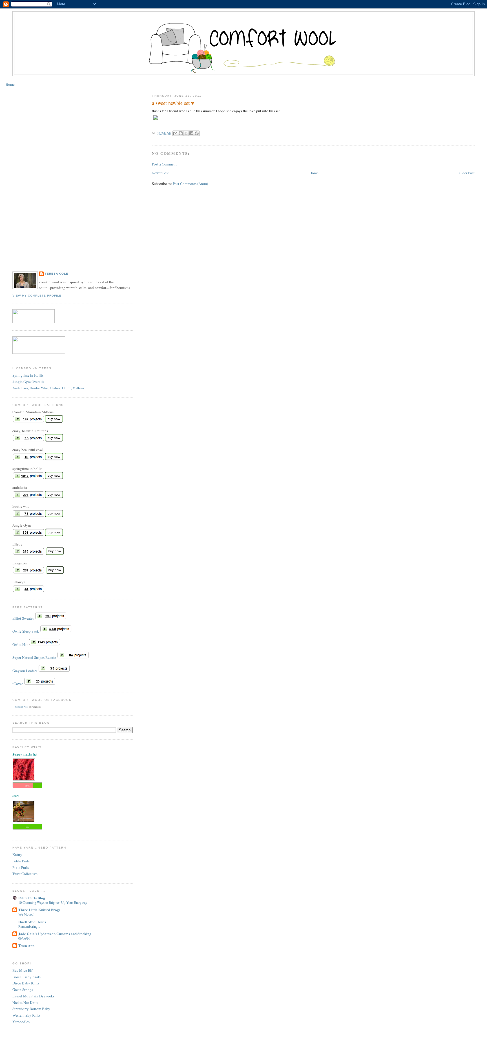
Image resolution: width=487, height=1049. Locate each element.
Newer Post (160, 172)
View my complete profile (36, 295)
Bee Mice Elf (22, 970)
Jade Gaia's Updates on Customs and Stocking (54, 933)
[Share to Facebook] (191, 133)
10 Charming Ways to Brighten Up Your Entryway (52, 902)
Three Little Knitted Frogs (39, 909)
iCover (17, 683)
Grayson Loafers (24, 670)
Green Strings (22, 989)
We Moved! (26, 914)
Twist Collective (24, 873)
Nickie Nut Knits (25, 1002)
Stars (15, 796)
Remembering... (29, 926)
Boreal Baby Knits (26, 976)
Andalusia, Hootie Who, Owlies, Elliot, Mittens (48, 387)
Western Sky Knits (26, 1015)
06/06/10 (24, 938)
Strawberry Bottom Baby (31, 1008)
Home (10, 84)
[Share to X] (186, 133)
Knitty (17, 854)
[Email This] (175, 133)
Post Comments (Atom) (190, 183)
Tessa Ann (26, 945)
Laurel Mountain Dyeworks (33, 996)
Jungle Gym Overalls (28, 381)
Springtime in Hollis (27, 375)
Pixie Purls (20, 867)
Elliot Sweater (23, 618)
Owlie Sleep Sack (25, 631)
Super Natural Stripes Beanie (34, 657)
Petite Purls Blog (31, 897)
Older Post (467, 172)
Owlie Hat (20, 644)
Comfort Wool (21, 706)
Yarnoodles (21, 1021)
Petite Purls (21, 861)
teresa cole (56, 273)
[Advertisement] (34, 174)
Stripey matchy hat (24, 754)
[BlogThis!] (180, 133)
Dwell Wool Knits (32, 921)
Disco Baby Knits (25, 983)
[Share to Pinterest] (197, 133)
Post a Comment (164, 164)
